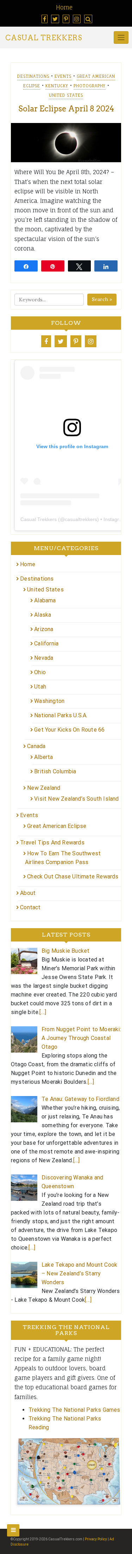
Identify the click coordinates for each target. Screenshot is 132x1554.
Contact (30, 907)
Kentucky (56, 85)
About (28, 893)
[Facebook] (46, 341)
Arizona (43, 629)
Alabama (45, 600)
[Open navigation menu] (13, 1530)
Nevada (43, 658)
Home (64, 7)
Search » (102, 299)
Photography (90, 85)
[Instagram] (90, 341)
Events (63, 76)
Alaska (42, 614)
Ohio (40, 672)
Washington (49, 701)
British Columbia (55, 771)
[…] (42, 1012)
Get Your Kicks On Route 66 (69, 729)
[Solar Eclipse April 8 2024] (66, 142)
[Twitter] (61, 341)
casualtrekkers (81, 519)
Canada (36, 746)
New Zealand (43, 788)
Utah (40, 686)
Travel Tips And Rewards (52, 842)
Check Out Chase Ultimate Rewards (72, 876)
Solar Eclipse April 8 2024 (66, 108)
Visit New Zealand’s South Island (76, 798)
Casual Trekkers (43, 38)
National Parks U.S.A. (60, 715)
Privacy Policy (96, 1539)
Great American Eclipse (56, 826)
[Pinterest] (75, 341)
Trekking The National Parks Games (74, 1409)
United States (66, 95)
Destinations (33, 76)
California (46, 643)
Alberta (43, 757)
